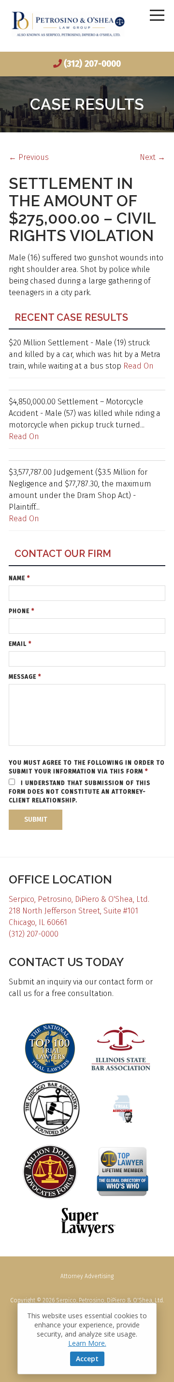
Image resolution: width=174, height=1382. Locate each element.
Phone (21, 611)
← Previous (29, 157)
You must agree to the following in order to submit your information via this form (87, 767)
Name (19, 578)
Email (20, 644)
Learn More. (87, 1343)
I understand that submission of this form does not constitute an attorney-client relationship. (79, 792)
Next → (152, 157)
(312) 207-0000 (92, 63)
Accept (87, 1358)
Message (25, 676)
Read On (138, 365)
